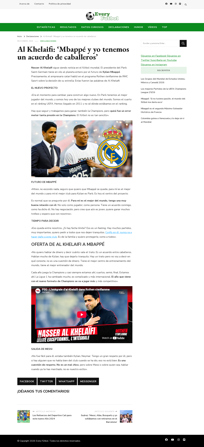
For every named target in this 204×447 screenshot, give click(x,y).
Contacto (39, 4)
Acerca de (24, 4)
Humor (138, 27)
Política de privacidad (60, 4)
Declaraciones (119, 27)
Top (164, 27)
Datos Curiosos (92, 27)
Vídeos (152, 27)
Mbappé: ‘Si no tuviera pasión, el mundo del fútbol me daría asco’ (163, 100)
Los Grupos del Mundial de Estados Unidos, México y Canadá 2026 (163, 80)
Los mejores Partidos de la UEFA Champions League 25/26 (163, 90)
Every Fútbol (42, 440)
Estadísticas (46, 27)
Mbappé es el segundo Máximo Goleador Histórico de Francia (161, 110)
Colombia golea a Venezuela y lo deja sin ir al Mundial (162, 120)
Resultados (68, 27)
